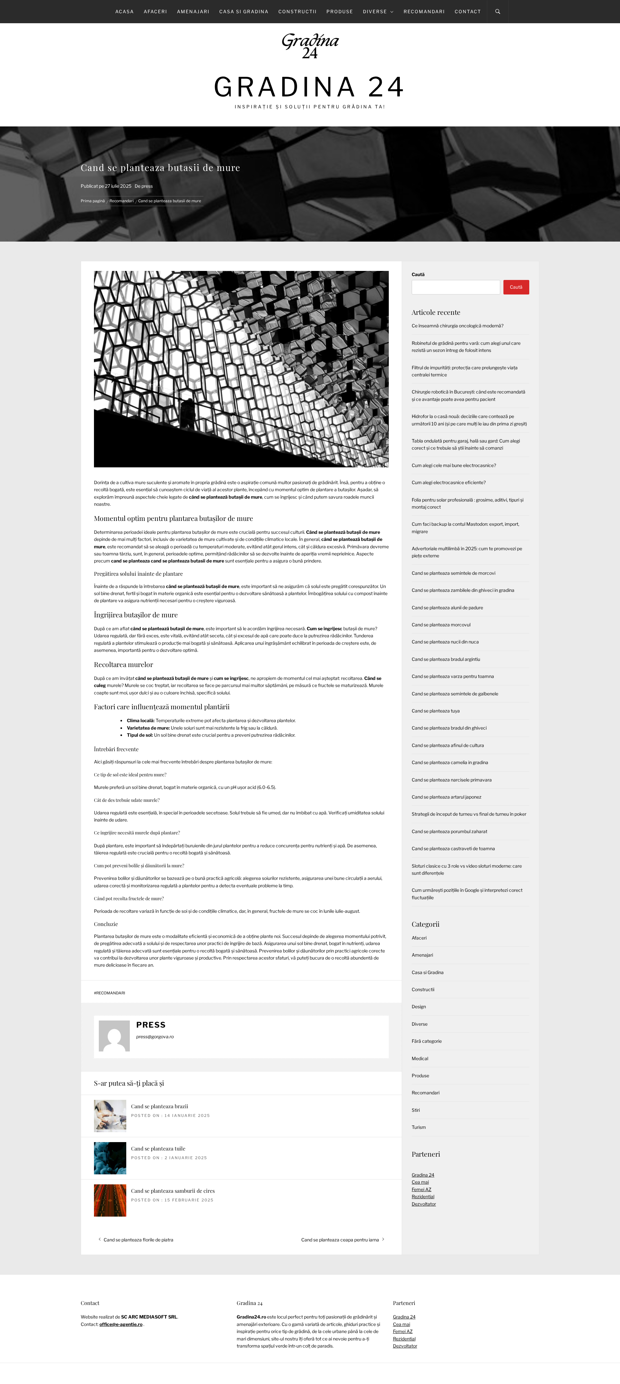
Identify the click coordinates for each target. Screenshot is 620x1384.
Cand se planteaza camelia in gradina (450, 762)
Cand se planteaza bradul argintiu (446, 659)
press (147, 186)
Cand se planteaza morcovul (441, 624)
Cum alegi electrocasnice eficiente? (449, 482)
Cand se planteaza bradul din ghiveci (449, 728)
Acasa (124, 11)
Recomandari (424, 11)
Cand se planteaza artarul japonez (446, 797)
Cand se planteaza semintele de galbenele (455, 693)
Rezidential (423, 1196)
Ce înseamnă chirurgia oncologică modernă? (457, 325)
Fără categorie (427, 1041)
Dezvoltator (424, 1204)
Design (419, 1006)
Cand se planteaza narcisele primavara (452, 779)
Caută (418, 274)
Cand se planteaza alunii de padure (447, 607)
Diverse (375, 11)
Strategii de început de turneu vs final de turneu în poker (469, 814)
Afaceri (155, 11)
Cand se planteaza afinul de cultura (448, 745)
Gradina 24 (310, 87)
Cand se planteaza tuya (436, 710)
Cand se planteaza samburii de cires (173, 1190)
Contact (468, 11)
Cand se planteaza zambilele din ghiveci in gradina (463, 590)
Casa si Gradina (244, 11)
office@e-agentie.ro (120, 1324)
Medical (420, 1058)
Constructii (297, 11)
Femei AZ (421, 1189)
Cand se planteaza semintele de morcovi (453, 573)
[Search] (498, 11)
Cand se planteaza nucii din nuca (445, 641)
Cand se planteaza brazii (159, 1106)
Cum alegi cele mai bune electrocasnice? (454, 465)
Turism (419, 1127)
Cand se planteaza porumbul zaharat (449, 831)
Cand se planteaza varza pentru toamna (453, 676)
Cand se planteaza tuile (158, 1148)
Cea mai (420, 1182)
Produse (339, 11)
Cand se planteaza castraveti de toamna (453, 848)
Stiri (416, 1110)
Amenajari (193, 11)
